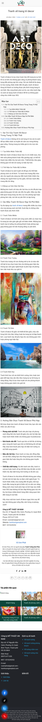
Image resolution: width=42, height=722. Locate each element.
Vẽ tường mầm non (31, 649)
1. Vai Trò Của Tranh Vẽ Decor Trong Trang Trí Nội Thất (20, 106)
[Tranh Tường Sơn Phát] (21, 3)
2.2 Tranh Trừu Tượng (14, 121)
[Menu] (3, 3)
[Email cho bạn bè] (23, 578)
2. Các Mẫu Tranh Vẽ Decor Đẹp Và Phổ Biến (18, 116)
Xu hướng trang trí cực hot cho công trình (10, 619)
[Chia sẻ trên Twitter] (19, 578)
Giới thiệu (6, 677)
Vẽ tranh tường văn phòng (28, 711)
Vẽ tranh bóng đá (25, 719)
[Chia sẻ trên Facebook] (15, 578)
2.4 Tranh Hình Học (13, 125)
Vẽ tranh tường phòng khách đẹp (28, 712)
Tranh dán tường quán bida (11, 718)
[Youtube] (25, 571)
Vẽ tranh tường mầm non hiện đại (31, 716)
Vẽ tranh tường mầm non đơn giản (28, 714)
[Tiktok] (19, 571)
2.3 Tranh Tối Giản (13, 123)
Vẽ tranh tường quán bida (13, 711)
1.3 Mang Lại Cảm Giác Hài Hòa (17, 114)
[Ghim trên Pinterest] (26, 578)
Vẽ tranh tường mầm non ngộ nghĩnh (11, 716)
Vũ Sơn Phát (32, 17)
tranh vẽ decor (17, 205)
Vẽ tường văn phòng (25, 718)
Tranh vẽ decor (6, 139)
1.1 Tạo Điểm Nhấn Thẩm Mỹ (16, 109)
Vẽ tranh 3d (34, 718)
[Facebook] (17, 571)
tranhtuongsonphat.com (18, 522)
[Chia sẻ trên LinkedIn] (30, 578)
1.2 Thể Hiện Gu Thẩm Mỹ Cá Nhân (18, 111)
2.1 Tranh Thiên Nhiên (14, 118)
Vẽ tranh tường (29, 640)
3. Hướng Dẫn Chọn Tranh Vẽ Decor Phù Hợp (18, 128)
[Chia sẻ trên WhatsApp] (11, 578)
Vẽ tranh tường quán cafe (12, 712)
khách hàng (10, 603)
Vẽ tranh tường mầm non (11, 714)
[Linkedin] (22, 571)
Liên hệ (5, 681)
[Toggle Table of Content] (37, 101)
